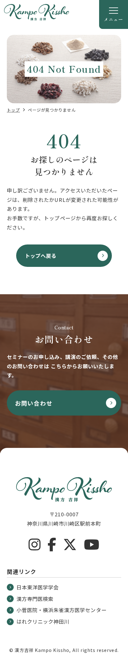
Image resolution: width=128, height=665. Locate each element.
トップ (13, 110)
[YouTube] (91, 544)
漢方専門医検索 (34, 598)
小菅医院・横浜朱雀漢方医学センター (61, 610)
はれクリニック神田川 (43, 621)
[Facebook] (52, 544)
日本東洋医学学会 (37, 587)
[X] (70, 544)
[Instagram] (35, 544)
